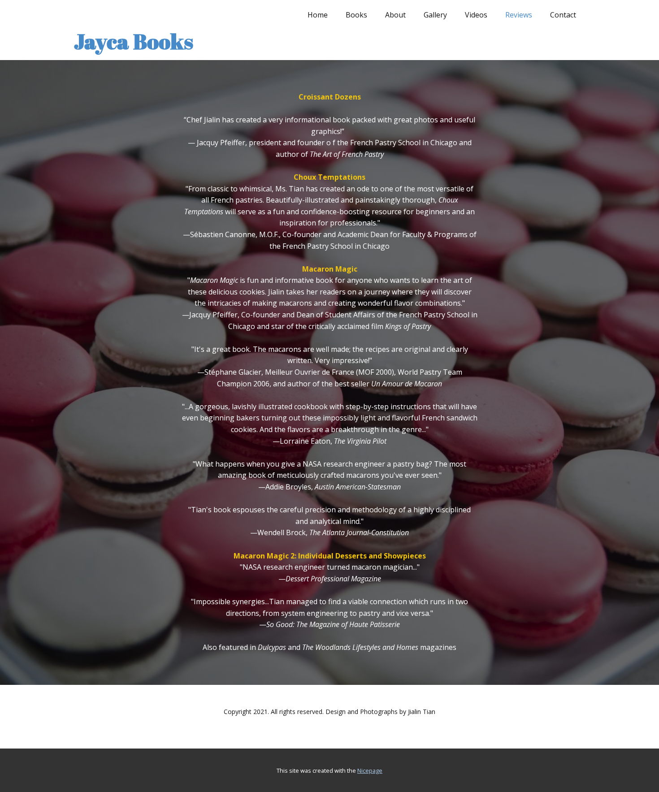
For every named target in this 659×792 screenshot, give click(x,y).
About (395, 15)
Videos (476, 15)
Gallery (435, 15)
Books (356, 15)
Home (318, 15)
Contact (563, 15)
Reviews (518, 15)
